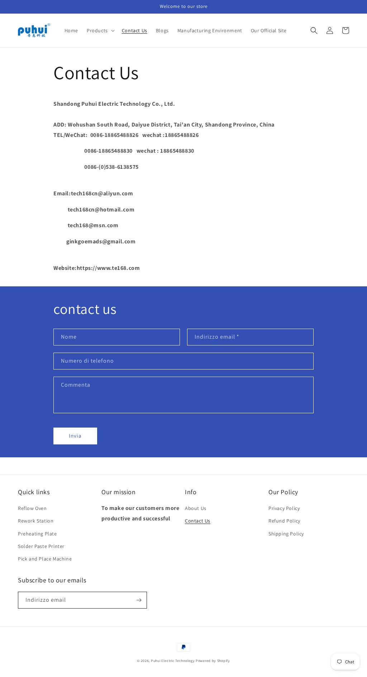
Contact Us (197, 521)
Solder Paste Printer (41, 546)
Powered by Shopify (213, 660)
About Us (195, 508)
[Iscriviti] (139, 600)
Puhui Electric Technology (173, 660)
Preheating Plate (37, 533)
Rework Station (35, 521)
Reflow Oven (32, 508)
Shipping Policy (286, 533)
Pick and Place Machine (45, 559)
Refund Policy (284, 521)
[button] (100, 30)
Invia (75, 435)
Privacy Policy (284, 508)
